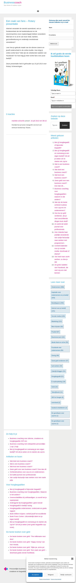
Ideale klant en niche (60, 342)
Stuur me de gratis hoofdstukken (61, 106)
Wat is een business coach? (20, 464)
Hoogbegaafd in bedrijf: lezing (21, 505)
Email (53, 97)
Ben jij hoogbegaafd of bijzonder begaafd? (61, 145)
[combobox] (55, 125)
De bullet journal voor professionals (23, 475)
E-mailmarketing (58, 381)
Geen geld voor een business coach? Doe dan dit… (61, 183)
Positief (55, 332)
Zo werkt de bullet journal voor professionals (61, 226)
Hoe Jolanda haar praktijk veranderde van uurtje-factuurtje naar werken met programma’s (61, 237)
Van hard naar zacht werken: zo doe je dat (61, 259)
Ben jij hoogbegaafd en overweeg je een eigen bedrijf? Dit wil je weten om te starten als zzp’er (61, 156)
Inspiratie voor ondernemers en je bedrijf (60, 295)
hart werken (57, 366)
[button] (72, 559)
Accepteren (35, 574)
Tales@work (57, 392)
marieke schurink (18, 121)
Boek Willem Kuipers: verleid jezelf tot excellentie (28, 514)
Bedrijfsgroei (58, 303)
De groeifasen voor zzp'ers (58, 414)
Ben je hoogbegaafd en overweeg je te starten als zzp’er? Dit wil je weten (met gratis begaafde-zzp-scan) (28, 524)
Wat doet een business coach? (21, 461)
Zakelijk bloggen (58, 371)
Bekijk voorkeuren (66, 574)
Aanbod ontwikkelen (59, 408)
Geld (55, 387)
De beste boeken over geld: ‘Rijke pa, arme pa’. (27, 547)
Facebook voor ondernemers (57, 349)
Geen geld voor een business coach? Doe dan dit (28, 469)
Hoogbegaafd (57, 376)
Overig (55, 355)
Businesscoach (58, 337)
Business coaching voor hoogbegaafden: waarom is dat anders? (61, 194)
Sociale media (58, 316)
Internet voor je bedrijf (59, 309)
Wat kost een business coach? (21, 467)
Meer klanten (57, 326)
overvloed (56, 402)
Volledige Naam (55, 90)
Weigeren (51, 574)
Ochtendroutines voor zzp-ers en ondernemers (27, 472)
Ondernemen (58, 287)
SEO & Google (57, 397)
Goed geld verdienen (60, 361)
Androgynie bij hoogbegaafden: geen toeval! (26, 503)
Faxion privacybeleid (44, 579)
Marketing (57, 321)
